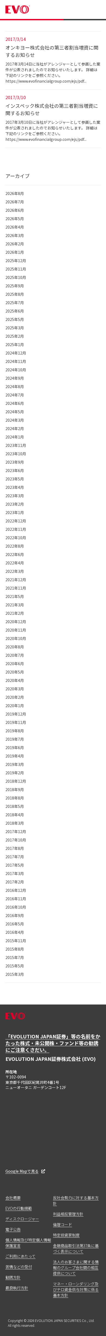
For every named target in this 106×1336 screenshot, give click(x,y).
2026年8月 (14, 193)
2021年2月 (14, 613)
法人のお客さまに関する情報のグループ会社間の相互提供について (76, 1267)
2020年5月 (14, 672)
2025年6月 (14, 311)
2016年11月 (15, 898)
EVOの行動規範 (18, 1208)
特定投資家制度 (66, 1235)
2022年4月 (14, 562)
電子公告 (13, 1229)
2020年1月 (14, 705)
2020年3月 (14, 688)
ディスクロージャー (22, 1218)
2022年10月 (15, 537)
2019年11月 (15, 722)
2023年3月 (14, 495)
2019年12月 (15, 714)
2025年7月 (14, 302)
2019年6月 (14, 747)
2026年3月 (14, 235)
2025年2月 (14, 336)
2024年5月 (14, 411)
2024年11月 (15, 361)
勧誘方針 (13, 1277)
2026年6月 (14, 210)
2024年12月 (15, 353)
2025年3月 (14, 327)
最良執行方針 (16, 1288)
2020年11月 (15, 630)
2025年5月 (14, 319)
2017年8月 (14, 848)
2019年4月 (14, 756)
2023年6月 (14, 470)
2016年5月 (14, 924)
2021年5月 (14, 596)
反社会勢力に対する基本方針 (76, 1200)
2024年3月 (14, 420)
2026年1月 (14, 252)
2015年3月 (14, 974)
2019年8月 (14, 730)
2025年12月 (15, 260)
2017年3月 (14, 873)
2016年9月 (14, 915)
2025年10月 (15, 277)
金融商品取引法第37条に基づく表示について (76, 1248)
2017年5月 (14, 865)
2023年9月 (14, 462)
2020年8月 (14, 646)
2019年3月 (14, 764)
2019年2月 (14, 772)
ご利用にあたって (20, 1256)
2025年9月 (14, 285)
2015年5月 (14, 965)
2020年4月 (14, 680)
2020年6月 (14, 663)
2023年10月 (15, 453)
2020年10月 (15, 638)
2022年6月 (14, 554)
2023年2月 (14, 504)
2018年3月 (14, 823)
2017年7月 (14, 856)
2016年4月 (14, 932)
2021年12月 (15, 579)
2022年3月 (14, 571)
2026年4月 (14, 227)
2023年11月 (15, 445)
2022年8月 (14, 546)
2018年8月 (14, 798)
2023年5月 (14, 479)
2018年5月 (14, 806)
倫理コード (62, 1224)
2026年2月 (14, 243)
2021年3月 (14, 604)
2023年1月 (14, 512)
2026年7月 (14, 201)
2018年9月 (14, 789)
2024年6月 (14, 403)
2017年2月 (14, 882)
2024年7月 (14, 395)
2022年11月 (15, 529)
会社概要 (13, 1197)
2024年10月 (15, 369)
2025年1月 (14, 344)
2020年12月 (15, 621)
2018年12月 (15, 781)
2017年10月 (15, 840)
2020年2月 (14, 697)
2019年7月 (14, 739)
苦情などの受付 (18, 1266)
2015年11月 (15, 940)
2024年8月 (14, 386)
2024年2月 (14, 428)
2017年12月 (15, 831)
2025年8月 (14, 294)
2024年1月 (14, 437)
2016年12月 (15, 890)
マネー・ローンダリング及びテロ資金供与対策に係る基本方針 (76, 1289)
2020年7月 (14, 655)
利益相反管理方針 (68, 1214)
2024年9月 (14, 378)
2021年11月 (15, 588)
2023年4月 (14, 487)
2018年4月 (14, 814)
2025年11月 (15, 269)
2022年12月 (15, 521)
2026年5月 (14, 218)
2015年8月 (14, 949)
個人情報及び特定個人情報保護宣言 (28, 1242)
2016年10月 (15, 907)
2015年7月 (14, 957)
